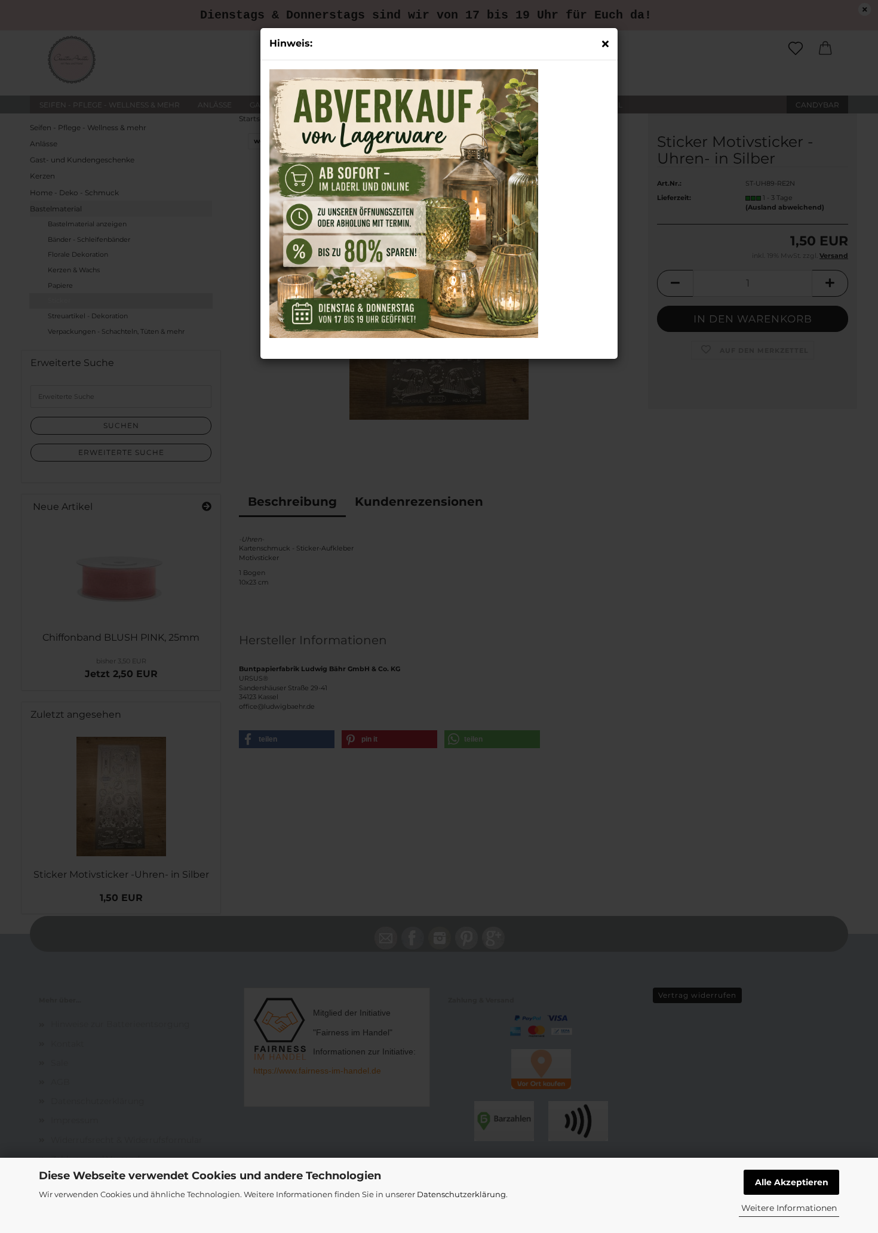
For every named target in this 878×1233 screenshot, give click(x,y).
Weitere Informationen (789, 1208)
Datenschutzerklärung (461, 1194)
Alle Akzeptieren (791, 1182)
